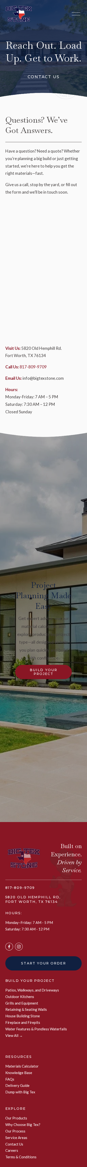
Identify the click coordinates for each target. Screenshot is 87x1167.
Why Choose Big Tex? (22, 1124)
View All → (14, 1035)
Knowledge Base (18, 1072)
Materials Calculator (22, 1066)
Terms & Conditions (20, 1157)
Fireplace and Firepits (22, 1022)
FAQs (9, 1079)
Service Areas (16, 1137)
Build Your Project (43, 672)
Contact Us (14, 1144)
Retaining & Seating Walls (26, 1009)
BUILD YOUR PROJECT (30, 980)
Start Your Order (43, 963)
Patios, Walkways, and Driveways (32, 990)
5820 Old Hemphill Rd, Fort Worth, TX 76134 (33, 899)
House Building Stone (22, 1016)
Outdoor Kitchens (19, 996)
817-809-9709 (33, 366)
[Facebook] (9, 946)
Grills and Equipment (21, 1003)
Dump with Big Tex (20, 1092)
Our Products (16, 1118)
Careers (11, 1150)
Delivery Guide (17, 1085)
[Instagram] (19, 946)
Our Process (15, 1131)
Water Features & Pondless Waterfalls (36, 1029)
